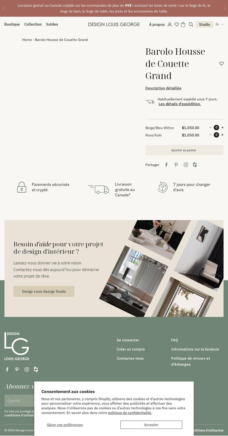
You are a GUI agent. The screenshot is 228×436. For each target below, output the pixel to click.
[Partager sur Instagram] (186, 164)
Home (27, 39)
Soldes (52, 24)
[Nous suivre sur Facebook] (7, 369)
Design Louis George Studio (44, 291)
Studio (204, 24)
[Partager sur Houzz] (195, 164)
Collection (33, 24)
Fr (217, 24)
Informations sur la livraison (195, 349)
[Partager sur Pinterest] (176, 164)
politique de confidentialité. (130, 412)
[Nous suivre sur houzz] (36, 369)
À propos (157, 24)
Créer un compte (131, 349)
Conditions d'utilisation (206, 430)
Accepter (151, 424)
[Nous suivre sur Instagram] (26, 369)
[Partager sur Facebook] (166, 164)
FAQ (174, 340)
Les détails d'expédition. (180, 104)
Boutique (12, 24)
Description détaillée (163, 88)
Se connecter (128, 340)
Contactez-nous (130, 358)
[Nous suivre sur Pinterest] (17, 369)
